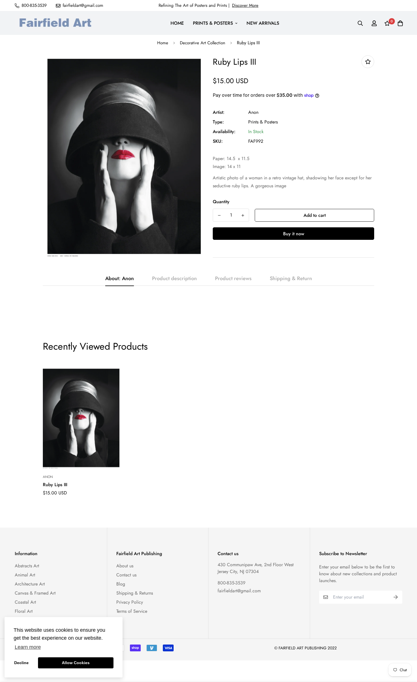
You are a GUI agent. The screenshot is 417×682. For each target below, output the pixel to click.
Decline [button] (21, 662)
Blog (120, 584)
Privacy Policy (129, 602)
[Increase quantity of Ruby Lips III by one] (243, 215)
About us (124, 566)
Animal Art (25, 575)
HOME (177, 23)
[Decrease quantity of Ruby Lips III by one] (219, 215)
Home (162, 43)
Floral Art (24, 611)
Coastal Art (25, 602)
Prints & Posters (263, 122)
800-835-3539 (231, 583)
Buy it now (293, 233)
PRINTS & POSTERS (213, 23)
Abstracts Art (27, 566)
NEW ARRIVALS (263, 23)
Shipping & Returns (134, 593)
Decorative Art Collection (202, 43)
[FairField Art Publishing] (57, 23)
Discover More (245, 5)
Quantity (221, 201)
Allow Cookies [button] (76, 662)
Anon (253, 112)
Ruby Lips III (55, 484)
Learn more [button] (28, 647)
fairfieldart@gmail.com (239, 590)
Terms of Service (131, 611)
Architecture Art (30, 584)
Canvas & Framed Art (35, 593)
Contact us (126, 575)
